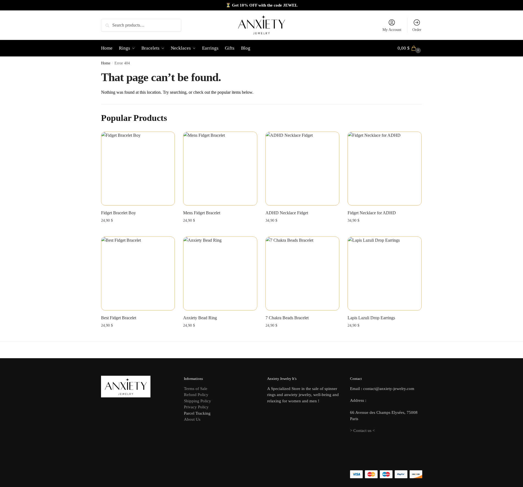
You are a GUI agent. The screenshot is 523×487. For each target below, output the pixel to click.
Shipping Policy (197, 401)
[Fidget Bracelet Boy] (138, 169)
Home (105, 63)
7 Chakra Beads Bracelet (287, 317)
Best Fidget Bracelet (118, 317)
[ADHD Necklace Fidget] (302, 169)
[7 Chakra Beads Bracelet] (302, 274)
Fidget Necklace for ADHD (372, 212)
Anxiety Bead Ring (200, 317)
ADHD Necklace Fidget (286, 212)
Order (416, 30)
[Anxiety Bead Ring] (220, 274)
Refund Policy (196, 394)
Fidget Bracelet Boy (118, 212)
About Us (192, 419)
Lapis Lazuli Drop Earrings (371, 317)
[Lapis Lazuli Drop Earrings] (385, 274)
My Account (391, 30)
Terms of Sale (195, 388)
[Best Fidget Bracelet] (138, 274)
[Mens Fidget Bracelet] (220, 169)
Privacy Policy (196, 407)
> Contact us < (362, 430)
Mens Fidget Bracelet (201, 212)
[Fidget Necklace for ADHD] (385, 169)
